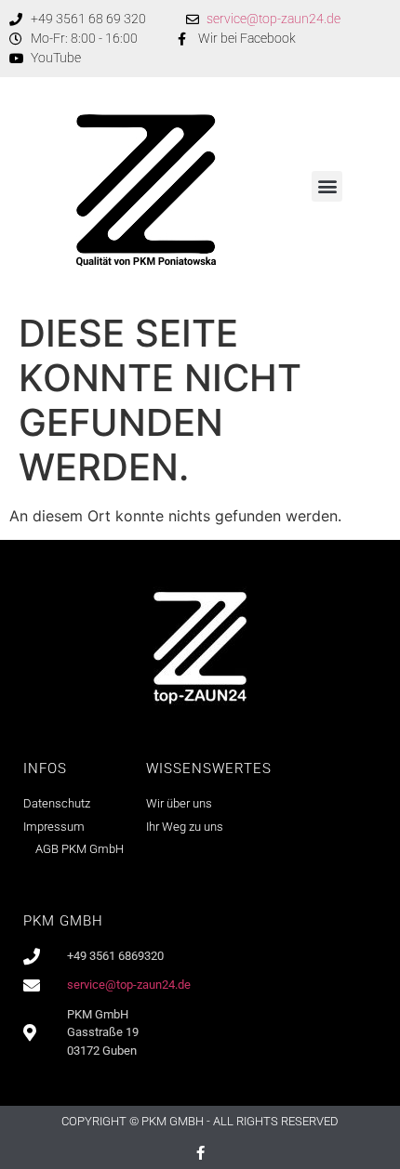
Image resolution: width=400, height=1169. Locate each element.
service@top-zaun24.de (273, 18)
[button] (327, 186)
